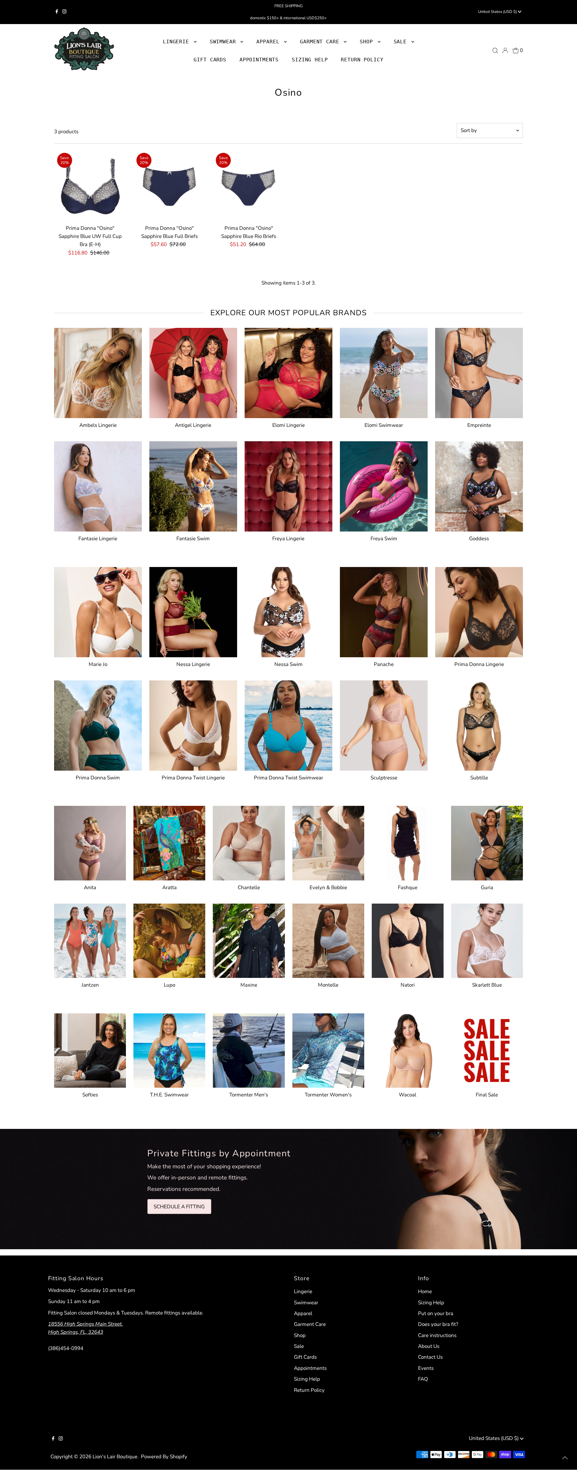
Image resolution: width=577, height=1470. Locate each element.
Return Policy (309, 1390)
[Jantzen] (90, 939)
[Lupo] (169, 939)
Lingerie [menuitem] (177, 42)
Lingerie (303, 1291)
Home (425, 1291)
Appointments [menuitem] (259, 60)
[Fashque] (408, 842)
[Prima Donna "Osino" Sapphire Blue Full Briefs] (169, 186)
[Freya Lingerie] (288, 485)
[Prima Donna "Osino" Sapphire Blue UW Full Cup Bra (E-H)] (90, 186)
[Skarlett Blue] (487, 939)
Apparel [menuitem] (269, 42)
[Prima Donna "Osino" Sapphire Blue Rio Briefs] (249, 186)
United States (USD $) (498, 11)
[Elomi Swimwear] (384, 372)
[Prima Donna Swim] (98, 724)
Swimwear (306, 1302)
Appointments (310, 1368)
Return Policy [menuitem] (362, 60)
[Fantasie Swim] (193, 485)
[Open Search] (495, 50)
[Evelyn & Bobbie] (328, 842)
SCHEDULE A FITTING (179, 1206)
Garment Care (310, 1324)
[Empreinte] (479, 372)
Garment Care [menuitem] (321, 42)
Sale (299, 1346)
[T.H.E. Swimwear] (169, 1049)
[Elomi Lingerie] (288, 372)
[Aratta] (169, 842)
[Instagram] (64, 12)
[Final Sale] (487, 1049)
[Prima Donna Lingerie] (479, 611)
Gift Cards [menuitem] (210, 60)
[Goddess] (479, 485)
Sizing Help (307, 1379)
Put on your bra (435, 1313)
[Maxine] (249, 939)
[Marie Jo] (98, 611)
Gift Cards (305, 1357)
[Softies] (90, 1049)
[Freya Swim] (384, 485)
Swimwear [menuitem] (224, 42)
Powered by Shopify (164, 1456)
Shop (368, 42)
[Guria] (487, 842)
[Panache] (384, 611)
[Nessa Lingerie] (193, 611)
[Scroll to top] (565, 1458)
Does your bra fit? (438, 1324)
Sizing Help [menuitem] (310, 60)
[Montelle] (328, 939)
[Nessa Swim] (288, 611)
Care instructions (437, 1335)
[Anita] (90, 842)
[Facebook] (57, 12)
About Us (428, 1346)
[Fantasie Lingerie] (98, 485)
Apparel (303, 1313)
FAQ (423, 1379)
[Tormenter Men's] (249, 1049)
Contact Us (430, 1357)
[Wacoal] (408, 1049)
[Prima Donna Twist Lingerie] (193, 724)
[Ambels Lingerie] (98, 372)
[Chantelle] (249, 842)
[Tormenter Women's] (328, 1049)
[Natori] (408, 939)
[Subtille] (479, 724)
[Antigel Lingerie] (193, 372)
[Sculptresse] (384, 724)
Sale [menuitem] (402, 42)
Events (426, 1368)
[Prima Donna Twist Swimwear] (288, 724)
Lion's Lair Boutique (115, 1456)
